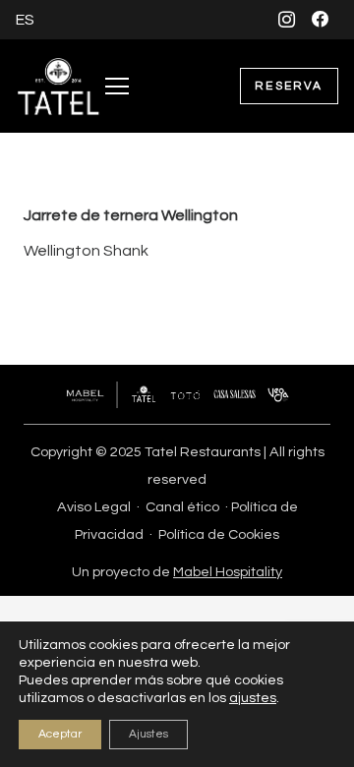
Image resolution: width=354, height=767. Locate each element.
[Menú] (117, 86)
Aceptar (60, 734)
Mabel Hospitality (227, 571)
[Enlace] (58, 86)
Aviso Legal (94, 507)
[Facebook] (321, 19)
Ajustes (148, 734)
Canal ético (182, 507)
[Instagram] (286, 19)
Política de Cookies (218, 534)
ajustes (252, 698)
